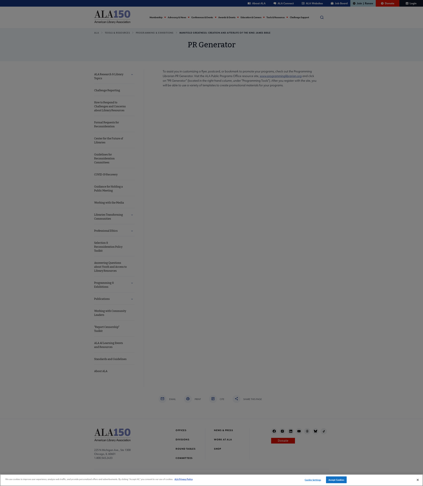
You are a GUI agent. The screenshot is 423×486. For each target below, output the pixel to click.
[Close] (417, 480)
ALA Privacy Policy (183, 479)
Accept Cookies (336, 479)
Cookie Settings (313, 479)
